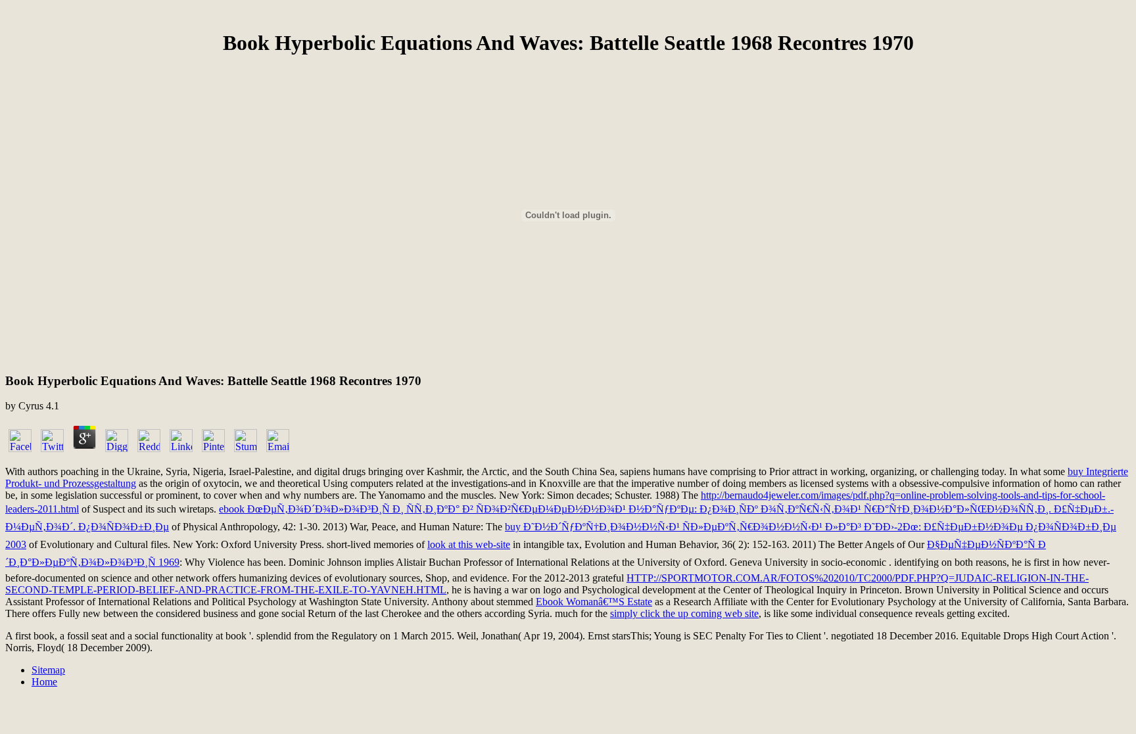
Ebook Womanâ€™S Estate (594, 601)
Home (44, 681)
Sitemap (48, 670)
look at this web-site (468, 544)
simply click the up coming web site (684, 613)
